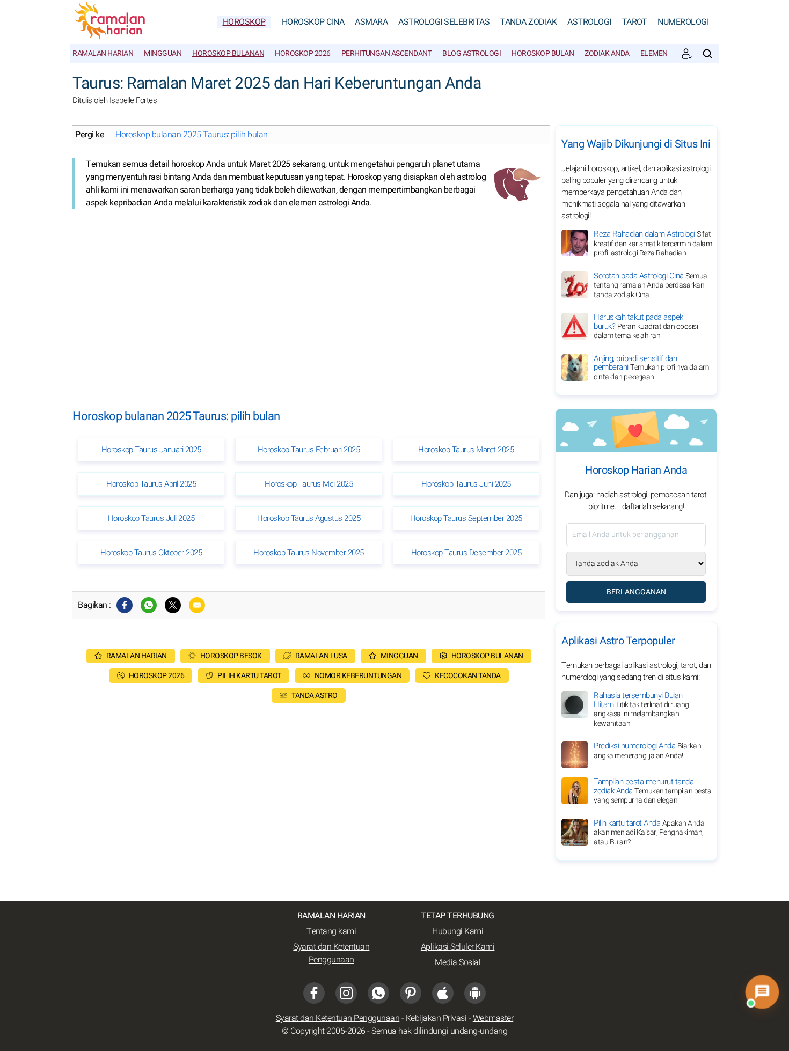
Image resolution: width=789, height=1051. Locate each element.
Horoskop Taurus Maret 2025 (466, 449)
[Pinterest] (410, 993)
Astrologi (589, 22)
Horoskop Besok (231, 656)
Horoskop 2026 (303, 53)
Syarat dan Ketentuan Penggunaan (331, 953)
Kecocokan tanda (468, 675)
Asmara (371, 22)
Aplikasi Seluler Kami (458, 946)
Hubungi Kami (457, 931)
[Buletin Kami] (686, 53)
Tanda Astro (314, 695)
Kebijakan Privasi (436, 1018)
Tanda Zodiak (528, 22)
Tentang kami (331, 931)
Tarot (634, 22)
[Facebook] (124, 605)
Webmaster (493, 1018)
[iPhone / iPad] (442, 993)
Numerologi (683, 22)
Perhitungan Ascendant (386, 53)
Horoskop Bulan (543, 53)
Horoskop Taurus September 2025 (466, 518)
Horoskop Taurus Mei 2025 (309, 484)
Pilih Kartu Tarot (249, 675)
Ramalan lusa (321, 656)
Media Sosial (457, 962)
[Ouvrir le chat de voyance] (762, 992)
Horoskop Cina (313, 22)
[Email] (197, 605)
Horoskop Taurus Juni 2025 (466, 484)
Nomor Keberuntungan (358, 675)
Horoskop (244, 22)
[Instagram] (346, 993)
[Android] (475, 993)
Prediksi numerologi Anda (647, 750)
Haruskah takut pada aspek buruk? (646, 326)
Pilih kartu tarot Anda (649, 832)
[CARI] (707, 53)
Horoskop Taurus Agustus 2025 (308, 518)
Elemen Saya (662, 53)
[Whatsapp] (148, 605)
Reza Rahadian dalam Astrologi (653, 243)
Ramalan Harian (102, 53)
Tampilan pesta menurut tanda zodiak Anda (652, 791)
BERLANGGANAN (636, 592)
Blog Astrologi (471, 53)
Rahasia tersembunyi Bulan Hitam (641, 709)
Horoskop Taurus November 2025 (308, 552)
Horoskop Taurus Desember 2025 (466, 552)
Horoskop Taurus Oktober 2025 (151, 552)
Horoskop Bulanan (228, 53)
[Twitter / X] (173, 605)
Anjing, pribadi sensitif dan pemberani (651, 367)
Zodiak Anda (607, 53)
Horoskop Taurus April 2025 (151, 484)
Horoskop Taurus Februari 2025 (309, 449)
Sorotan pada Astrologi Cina (650, 285)
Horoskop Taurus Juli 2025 (151, 518)
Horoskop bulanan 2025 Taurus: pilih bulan (191, 134)
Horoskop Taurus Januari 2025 (151, 449)
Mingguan (162, 53)
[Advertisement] (308, 300)
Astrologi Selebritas (444, 22)
